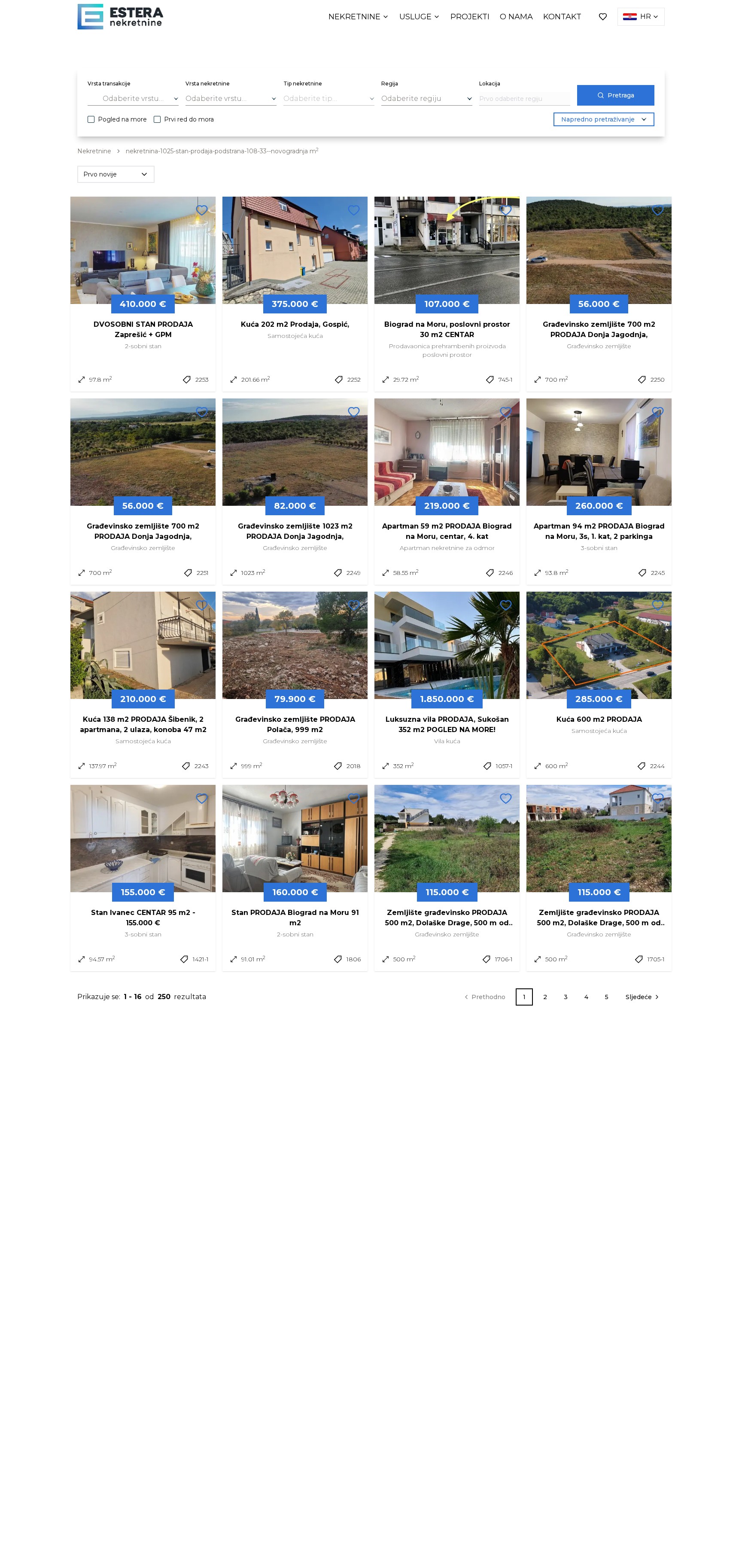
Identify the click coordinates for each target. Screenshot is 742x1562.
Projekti (470, 16)
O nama (516, 16)
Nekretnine (354, 16)
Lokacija (489, 83)
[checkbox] (91, 119)
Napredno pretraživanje (598, 119)
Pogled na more (122, 119)
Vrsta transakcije (109, 83)
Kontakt (562, 16)
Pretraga (621, 95)
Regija (389, 83)
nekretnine (94, 151)
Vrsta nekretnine (208, 83)
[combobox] (133, 99)
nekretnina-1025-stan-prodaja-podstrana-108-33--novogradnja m (222, 151)
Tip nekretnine (302, 83)
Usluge (415, 16)
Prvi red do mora (189, 119)
